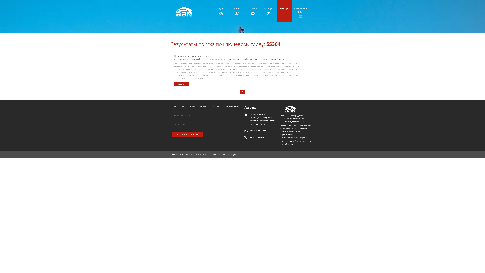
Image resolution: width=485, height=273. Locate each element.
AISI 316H (265, 59)
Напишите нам (300, 10)
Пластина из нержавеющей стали (192, 56)
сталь (209, 59)
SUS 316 (281, 59)
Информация (284, 8)
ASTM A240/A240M (219, 59)
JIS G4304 (236, 59)
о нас (237, 8)
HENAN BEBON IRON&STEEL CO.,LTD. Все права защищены (214, 154)
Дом (221, 8)
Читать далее (182, 84)
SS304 (243, 59)
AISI (229, 59)
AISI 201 (257, 59)
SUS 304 (274, 59)
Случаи (253, 8)
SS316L (250, 59)
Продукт (268, 8)
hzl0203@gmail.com (258, 131)
